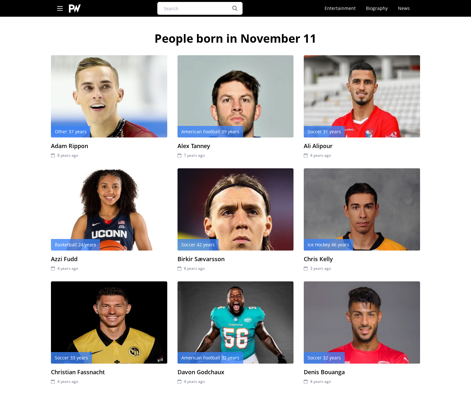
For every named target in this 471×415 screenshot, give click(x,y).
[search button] (234, 8)
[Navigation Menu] (60, 8)
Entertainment (340, 8)
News (404, 8)
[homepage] (75, 8)
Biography (377, 8)
